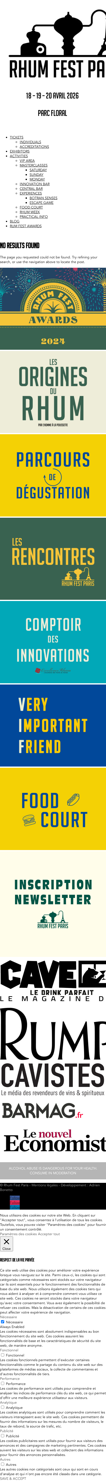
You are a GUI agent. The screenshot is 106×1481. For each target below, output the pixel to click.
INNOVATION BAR (35, 184)
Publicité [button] (6, 1431)
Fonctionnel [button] (9, 1350)
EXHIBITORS (20, 151)
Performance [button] (10, 1378)
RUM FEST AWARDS (26, 226)
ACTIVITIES (19, 156)
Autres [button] (5, 1459)
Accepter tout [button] (49, 1234)
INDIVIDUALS (30, 142)
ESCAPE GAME (41, 202)
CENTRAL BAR (31, 188)
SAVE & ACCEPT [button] (13, 1478)
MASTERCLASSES (34, 165)
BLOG (14, 221)
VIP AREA (27, 160)
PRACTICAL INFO (34, 216)
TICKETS (16, 137)
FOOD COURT (31, 207)
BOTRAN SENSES (43, 198)
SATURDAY (38, 170)
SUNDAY (36, 174)
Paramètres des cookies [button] (18, 1234)
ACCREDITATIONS (34, 146)
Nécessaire (14, 1322)
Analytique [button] (8, 1402)
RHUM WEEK (30, 212)
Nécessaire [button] (8, 1317)
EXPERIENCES (31, 193)
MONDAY (37, 179)
